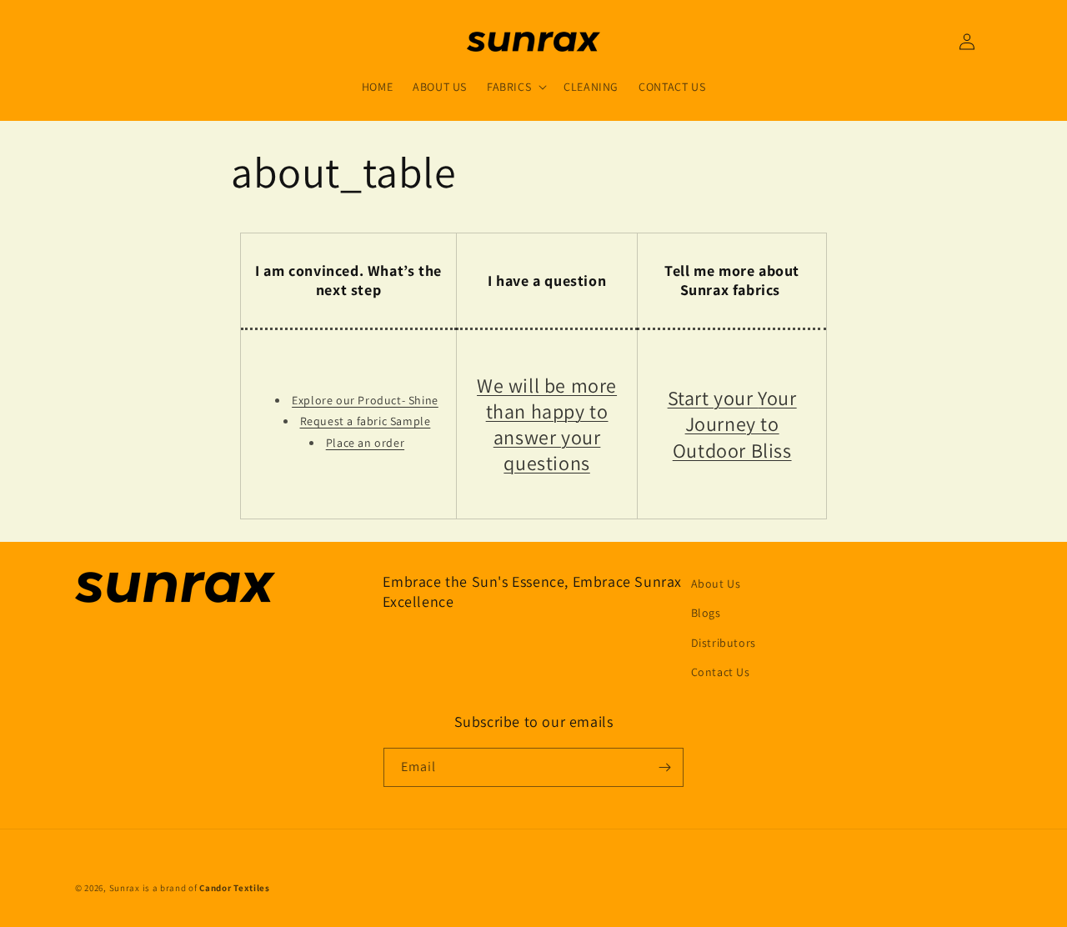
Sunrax (124, 888)
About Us (716, 583)
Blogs (706, 612)
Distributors (723, 642)
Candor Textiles (234, 888)
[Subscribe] (664, 767)
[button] (515, 86)
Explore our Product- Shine (365, 400)
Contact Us (720, 671)
